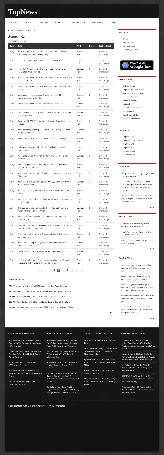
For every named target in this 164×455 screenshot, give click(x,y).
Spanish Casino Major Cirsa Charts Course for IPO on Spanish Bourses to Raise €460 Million (100, 362)
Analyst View (14, 22)
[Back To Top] (153, 446)
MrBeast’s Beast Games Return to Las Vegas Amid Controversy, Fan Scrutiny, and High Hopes (100, 381)
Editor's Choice (129, 86)
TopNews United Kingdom (133, 140)
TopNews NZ (128, 147)
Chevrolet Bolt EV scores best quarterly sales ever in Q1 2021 (44, 251)
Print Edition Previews (131, 119)
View (14, 41)
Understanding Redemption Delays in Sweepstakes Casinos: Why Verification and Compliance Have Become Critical (136, 287)
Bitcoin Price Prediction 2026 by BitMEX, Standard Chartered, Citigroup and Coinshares (62, 365)
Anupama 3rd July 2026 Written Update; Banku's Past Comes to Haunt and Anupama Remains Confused (138, 389)
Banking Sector (60, 22)
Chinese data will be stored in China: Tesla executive (40, 103)
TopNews (22, 12)
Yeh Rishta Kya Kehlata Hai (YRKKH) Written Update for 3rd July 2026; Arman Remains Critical (137, 368)
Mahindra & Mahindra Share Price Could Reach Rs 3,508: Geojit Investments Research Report (25, 373)
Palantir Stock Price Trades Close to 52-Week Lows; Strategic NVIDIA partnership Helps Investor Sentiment (137, 199)
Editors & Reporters (130, 100)
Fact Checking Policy (131, 115)
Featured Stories (129, 46)
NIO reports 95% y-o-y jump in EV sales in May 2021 (40, 60)
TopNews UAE (128, 144)
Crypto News (96, 22)
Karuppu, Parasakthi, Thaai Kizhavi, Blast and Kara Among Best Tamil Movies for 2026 (41, 291)
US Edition (111, 22)
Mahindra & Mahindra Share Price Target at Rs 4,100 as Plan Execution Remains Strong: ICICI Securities (25, 343)
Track (25, 41)
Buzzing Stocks (129, 151)
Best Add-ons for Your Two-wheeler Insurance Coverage (42, 138)
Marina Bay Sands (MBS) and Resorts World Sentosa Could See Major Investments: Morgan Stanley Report (100, 351)
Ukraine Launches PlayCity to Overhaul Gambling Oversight (99, 371)
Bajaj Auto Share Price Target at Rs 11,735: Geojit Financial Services (25, 382)
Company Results (78, 22)
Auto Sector (29, 22)
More (112, 313)
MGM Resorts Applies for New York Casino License (100, 341)
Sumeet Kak (19, 30)
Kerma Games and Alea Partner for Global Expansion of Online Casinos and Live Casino (136, 268)
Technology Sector (130, 50)
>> (82, 270)
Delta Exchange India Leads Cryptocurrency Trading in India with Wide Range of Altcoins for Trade (63, 354)
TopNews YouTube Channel (133, 89)
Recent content (129, 155)
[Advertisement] (82, 425)
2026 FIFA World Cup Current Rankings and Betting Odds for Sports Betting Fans (39, 302)
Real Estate (44, 22)
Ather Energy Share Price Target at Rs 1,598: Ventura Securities (23, 363)
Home (10, 30)
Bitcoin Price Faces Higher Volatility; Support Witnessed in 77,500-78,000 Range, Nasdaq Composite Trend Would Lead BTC (63, 389)
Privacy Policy (128, 111)
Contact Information (131, 97)
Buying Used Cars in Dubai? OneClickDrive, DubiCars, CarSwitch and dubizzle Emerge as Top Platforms (25, 354)
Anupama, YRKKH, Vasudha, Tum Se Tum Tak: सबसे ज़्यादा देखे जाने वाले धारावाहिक (37, 297)
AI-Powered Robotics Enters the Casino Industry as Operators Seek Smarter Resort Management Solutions (136, 310)
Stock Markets (128, 42)
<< (40, 270)
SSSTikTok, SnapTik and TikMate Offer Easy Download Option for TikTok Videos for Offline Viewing (137, 379)
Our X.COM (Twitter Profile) (133, 93)
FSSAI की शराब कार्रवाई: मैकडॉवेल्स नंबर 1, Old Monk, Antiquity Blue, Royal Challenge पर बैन (40, 286)
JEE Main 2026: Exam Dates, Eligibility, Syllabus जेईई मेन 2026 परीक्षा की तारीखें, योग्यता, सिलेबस (41, 307)
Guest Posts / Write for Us (133, 108)
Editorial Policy (129, 104)
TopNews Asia (128, 136)
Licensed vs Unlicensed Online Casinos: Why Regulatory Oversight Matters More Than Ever (137, 299)
